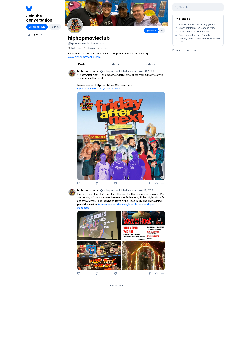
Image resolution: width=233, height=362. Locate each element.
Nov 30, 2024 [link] (145, 71)
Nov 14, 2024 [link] (145, 190)
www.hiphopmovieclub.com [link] (84, 57)
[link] (75, 48)
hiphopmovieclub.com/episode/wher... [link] (99, 88)
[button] (71, 4)
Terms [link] (185, 50)
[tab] (82, 64)
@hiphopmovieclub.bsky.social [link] (118, 71)
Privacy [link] (176, 50)
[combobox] (34, 34)
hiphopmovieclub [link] (88, 71)
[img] (116, 13)
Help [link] (193, 50)
